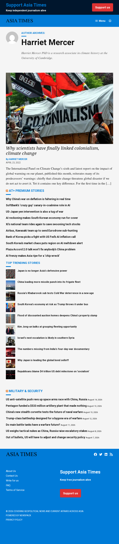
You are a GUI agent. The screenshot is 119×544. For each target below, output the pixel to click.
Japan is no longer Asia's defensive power (42, 270)
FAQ (8, 485)
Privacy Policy (14, 520)
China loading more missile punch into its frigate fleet (49, 281)
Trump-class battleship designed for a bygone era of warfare (44, 418)
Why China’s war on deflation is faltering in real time (38, 199)
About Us (11, 471)
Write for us (12, 480)
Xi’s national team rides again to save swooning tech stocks (43, 224)
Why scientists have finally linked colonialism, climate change (52, 150)
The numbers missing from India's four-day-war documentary (53, 349)
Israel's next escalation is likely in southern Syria (46, 337)
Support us (102, 7)
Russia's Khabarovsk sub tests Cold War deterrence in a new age (56, 293)
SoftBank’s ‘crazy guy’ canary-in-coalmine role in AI (38, 205)
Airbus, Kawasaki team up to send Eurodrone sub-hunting (41, 230)
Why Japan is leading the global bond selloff (43, 360)
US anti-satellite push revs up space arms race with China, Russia (46, 399)
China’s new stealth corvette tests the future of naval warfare (44, 412)
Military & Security (26, 391)
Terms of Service (15, 490)
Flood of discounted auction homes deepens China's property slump (57, 315)
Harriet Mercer (18, 159)
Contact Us (12, 475)
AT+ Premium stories (26, 191)
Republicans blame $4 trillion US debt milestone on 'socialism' (53, 371)
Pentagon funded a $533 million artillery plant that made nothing (46, 405)
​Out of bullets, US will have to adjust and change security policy (45, 437)
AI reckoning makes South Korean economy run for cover (42, 217)
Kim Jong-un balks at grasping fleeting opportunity (47, 326)
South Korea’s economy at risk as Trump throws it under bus (53, 304)
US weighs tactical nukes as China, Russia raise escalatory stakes (46, 430)
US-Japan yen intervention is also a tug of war (34, 211)
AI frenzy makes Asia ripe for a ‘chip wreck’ (33, 255)
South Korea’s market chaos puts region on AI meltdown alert (44, 243)
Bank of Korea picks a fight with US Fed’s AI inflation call (41, 236)
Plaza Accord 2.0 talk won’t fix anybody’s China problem (40, 249)
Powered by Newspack (18, 515)
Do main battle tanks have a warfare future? (33, 424)
